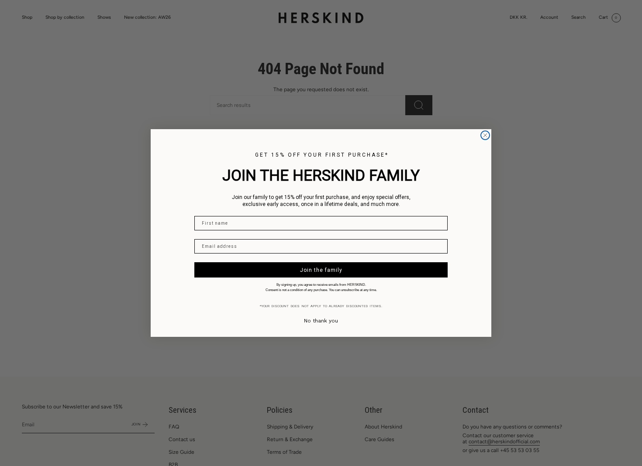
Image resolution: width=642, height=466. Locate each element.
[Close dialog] (485, 135)
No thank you (321, 321)
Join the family (321, 270)
